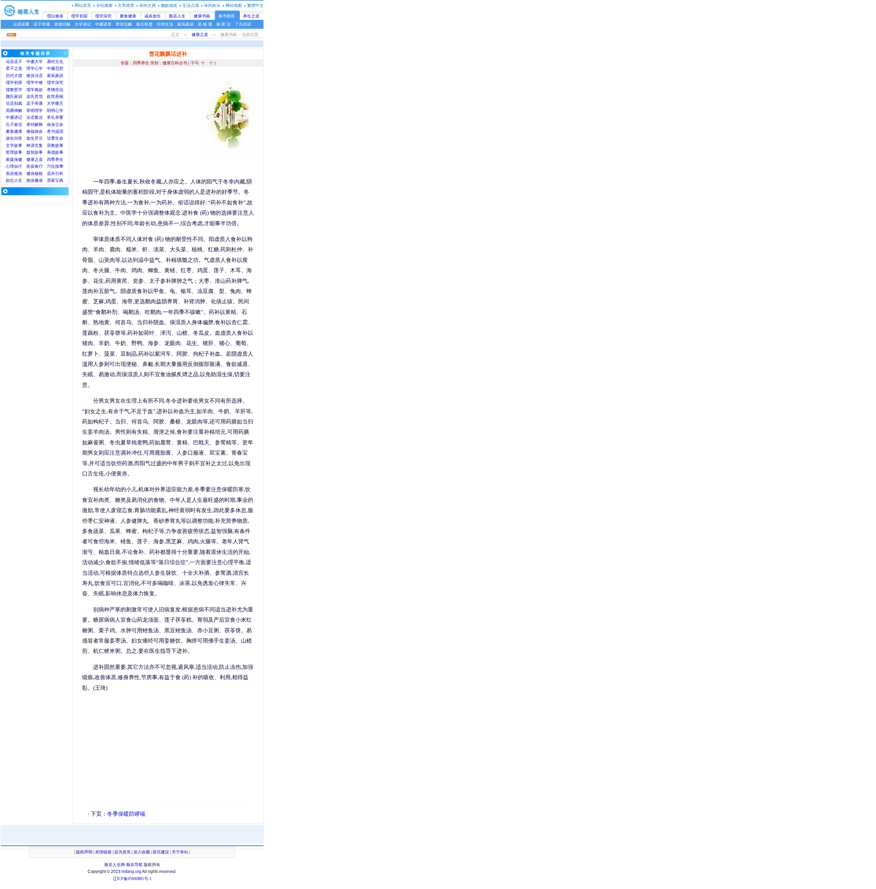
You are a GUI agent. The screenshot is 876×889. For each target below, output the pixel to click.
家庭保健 (14, 159)
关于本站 (180, 852)
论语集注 (34, 117)
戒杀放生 (152, 16)
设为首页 (122, 852)
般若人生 (177, 16)
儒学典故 (34, 89)
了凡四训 (243, 24)
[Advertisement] (139, 123)
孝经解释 (34, 124)
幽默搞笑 (169, 5)
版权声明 (84, 852)
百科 (59, 173)
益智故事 (34, 152)
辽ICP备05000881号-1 (132, 878)
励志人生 (14, 180)
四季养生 (55, 159)
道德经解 (62, 24)
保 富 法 (223, 24)
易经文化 (55, 61)
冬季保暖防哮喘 (126, 814)
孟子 (18, 61)
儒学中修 (34, 82)
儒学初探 (79, 16)
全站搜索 (104, 5)
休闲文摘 (147, 5)
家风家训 (185, 24)
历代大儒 (14, 75)
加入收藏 (141, 852)
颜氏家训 (14, 96)
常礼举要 (55, 117)
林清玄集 (34, 145)
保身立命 (55, 124)
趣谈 (39, 180)
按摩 (59, 166)
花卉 (51, 173)
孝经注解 (124, 24)
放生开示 (34, 138)
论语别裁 (14, 103)
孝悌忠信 (55, 89)
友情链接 (103, 852)
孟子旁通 (42, 24)
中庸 (30, 61)
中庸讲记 (14, 117)
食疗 (39, 166)
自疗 (18, 166)
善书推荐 (226, 16)
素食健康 (128, 16)
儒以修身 (55, 16)
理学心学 (34, 68)
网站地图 (234, 5)
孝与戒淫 (55, 131)
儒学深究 (103, 16)
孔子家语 (14, 124)
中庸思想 (55, 68)
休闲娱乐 (212, 5)
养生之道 (251, 16)
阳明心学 (55, 110)
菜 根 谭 (205, 24)
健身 (30, 173)
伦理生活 (165, 24)
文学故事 (14, 145)
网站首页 (83, 5)
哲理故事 (14, 152)
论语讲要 (21, 24)
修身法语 (34, 75)
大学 (39, 61)
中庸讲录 (103, 24)
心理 (10, 166)
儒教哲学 (14, 89)
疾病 (30, 166)
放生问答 (14, 138)
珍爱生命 (55, 138)
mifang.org (131, 871)
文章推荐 (126, 5)
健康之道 (200, 34)
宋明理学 (34, 110)
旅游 (30, 180)
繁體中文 (255, 5)
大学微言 (55, 103)
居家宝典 (55, 180)
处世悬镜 (55, 96)
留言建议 (161, 852)
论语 (10, 61)
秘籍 (39, 173)
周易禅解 (14, 110)
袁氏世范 (34, 96)
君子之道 (14, 68)
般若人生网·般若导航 (123, 864)
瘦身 (18, 173)
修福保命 (34, 131)
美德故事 (55, 152)
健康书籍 (202, 16)
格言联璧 (144, 24)
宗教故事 (55, 145)
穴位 (51, 166)
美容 (10, 173)
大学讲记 (83, 24)
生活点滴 (190, 5)
